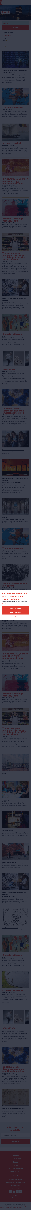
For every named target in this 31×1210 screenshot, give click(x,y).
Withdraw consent (15, 612)
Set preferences (15, 616)
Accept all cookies (15, 608)
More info (4, 603)
